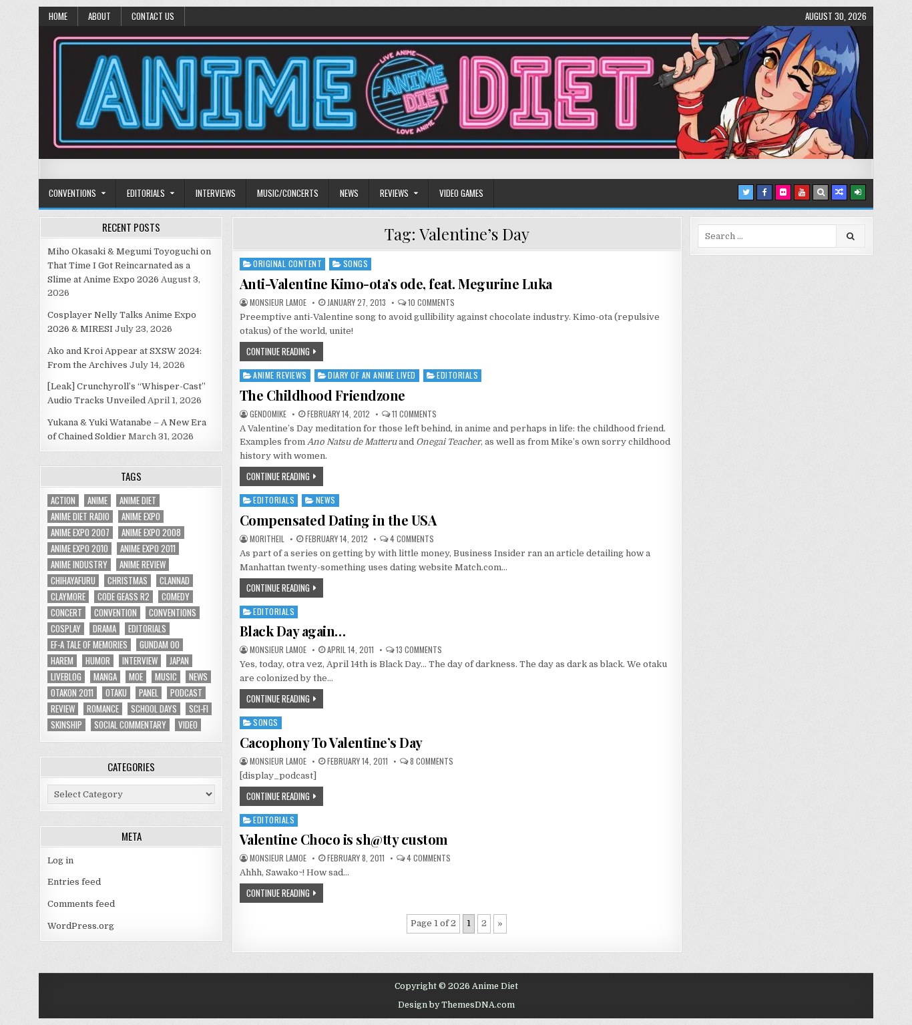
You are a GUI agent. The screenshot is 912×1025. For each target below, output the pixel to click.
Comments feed (81, 904)
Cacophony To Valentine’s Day (331, 742)
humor (97, 660)
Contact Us (153, 16)
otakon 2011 (72, 692)
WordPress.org (80, 926)
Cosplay (66, 628)
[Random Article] (839, 192)
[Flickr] (783, 192)
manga (105, 676)
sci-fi (198, 708)
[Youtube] (802, 192)
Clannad (175, 580)
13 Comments (419, 650)
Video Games (461, 193)
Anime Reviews (280, 375)
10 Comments (431, 302)
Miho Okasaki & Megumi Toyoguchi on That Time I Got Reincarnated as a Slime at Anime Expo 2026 (129, 265)
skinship (66, 725)
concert (66, 612)
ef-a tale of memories (89, 644)
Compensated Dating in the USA (338, 520)
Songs (356, 263)
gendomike (268, 414)
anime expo (141, 516)
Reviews (394, 193)
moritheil (267, 539)
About (99, 16)
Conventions (72, 193)
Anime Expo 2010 (79, 548)
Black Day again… (293, 631)
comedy (176, 596)
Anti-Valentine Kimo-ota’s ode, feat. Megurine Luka (396, 283)
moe (136, 676)
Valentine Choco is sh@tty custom (344, 839)
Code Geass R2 (123, 596)
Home (58, 16)
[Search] (821, 192)
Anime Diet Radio (80, 516)
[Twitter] (746, 192)
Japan (179, 660)
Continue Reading (278, 351)
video (188, 725)
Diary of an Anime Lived (372, 375)
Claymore (68, 596)
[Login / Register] (858, 192)
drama (104, 628)
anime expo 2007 (80, 532)
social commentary (130, 725)
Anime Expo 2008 (151, 532)
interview (140, 660)
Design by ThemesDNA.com (456, 1005)
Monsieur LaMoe (278, 302)
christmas (127, 580)
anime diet (138, 500)
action (63, 500)
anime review (143, 564)
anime (97, 500)
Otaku (116, 692)
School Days (154, 708)
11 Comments (414, 414)
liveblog (66, 676)
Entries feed (74, 882)
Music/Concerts (287, 193)
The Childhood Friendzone (322, 395)
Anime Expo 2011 (148, 548)
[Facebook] (764, 192)
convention (115, 612)
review (63, 708)
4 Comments (412, 539)
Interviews (216, 193)
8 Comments (431, 761)
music (166, 676)
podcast (186, 692)
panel (148, 692)
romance (103, 708)
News (349, 193)
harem (62, 660)
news (198, 676)
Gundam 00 (160, 644)
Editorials (146, 193)
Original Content (287, 263)
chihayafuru (73, 580)
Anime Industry (79, 564)
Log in (60, 860)
